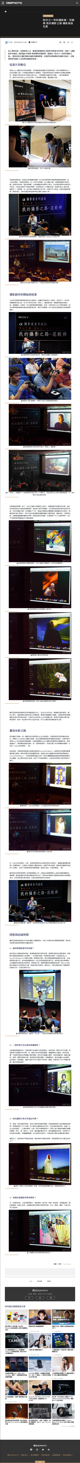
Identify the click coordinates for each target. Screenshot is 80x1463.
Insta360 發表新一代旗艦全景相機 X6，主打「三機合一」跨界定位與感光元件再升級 (40, 1375)
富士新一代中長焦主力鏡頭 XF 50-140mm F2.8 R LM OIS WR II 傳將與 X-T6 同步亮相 (62, 1398)
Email (72, 42)
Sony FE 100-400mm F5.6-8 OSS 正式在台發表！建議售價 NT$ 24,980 (39, 1398)
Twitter (68, 42)
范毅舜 (49, 1281)
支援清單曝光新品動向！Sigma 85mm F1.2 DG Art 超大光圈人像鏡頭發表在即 (63, 1422)
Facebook (60, 42)
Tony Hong (67, 1264)
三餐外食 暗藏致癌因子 (36, 1350)
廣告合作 (24, 1455)
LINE (64, 42)
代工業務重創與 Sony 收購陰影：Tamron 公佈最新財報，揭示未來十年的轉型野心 (16, 1351)
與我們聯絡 (56, 1455)
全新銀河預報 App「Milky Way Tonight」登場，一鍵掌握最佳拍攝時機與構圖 (16, 1375)
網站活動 (39, 1281)
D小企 (10, 42)
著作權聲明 (35, 1455)
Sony (31, 1281)
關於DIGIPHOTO (12, 1455)
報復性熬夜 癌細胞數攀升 (36, 1326)
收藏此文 (34, 42)
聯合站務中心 (68, 1455)
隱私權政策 (45, 1455)
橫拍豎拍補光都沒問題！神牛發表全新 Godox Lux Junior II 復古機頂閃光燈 (16, 1422)
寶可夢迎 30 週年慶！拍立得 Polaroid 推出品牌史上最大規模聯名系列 (16, 1328)
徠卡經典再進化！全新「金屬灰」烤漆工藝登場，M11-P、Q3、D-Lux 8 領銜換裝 (40, 1422)
